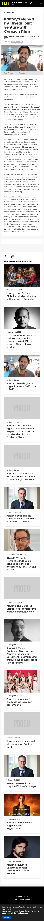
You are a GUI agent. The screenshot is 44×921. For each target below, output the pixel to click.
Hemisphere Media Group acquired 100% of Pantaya (21, 785)
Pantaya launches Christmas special (17, 869)
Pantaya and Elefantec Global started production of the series (21, 296)
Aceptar (6, 917)
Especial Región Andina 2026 (19, 3)
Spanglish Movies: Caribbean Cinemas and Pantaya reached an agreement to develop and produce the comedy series (21, 655)
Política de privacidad (22, 900)
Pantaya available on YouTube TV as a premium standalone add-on (21, 518)
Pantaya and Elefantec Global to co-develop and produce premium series (21, 608)
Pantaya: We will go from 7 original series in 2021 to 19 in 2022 (21, 386)
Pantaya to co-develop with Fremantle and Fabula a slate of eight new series (21, 476)
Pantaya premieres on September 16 (19, 701)
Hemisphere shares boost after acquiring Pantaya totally (20, 744)
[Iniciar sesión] (35, 3)
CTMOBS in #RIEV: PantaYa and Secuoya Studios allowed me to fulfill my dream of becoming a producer (21, 341)
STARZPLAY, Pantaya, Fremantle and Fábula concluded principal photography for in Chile (21, 563)
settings (25, 913)
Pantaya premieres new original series (19, 825)
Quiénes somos (22, 896)
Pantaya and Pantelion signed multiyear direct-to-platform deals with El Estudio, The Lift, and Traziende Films (20, 431)
